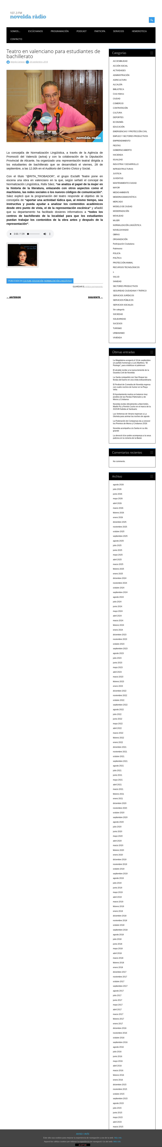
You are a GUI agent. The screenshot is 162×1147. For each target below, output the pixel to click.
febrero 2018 (118, 963)
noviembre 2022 (120, 695)
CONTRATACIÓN (120, 108)
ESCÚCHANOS (35, 31)
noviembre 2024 (120, 583)
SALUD (116, 277)
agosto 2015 (118, 1103)
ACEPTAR (83, 1145)
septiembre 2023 (120, 648)
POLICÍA (116, 253)
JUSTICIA (117, 173)
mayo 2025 (118, 555)
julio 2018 (117, 939)
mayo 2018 (118, 948)
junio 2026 (117, 494)
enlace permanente (93, 286)
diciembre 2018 (119, 916)
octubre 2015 (118, 1094)
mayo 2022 (118, 724)
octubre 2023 (118, 644)
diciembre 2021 (119, 747)
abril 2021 (117, 785)
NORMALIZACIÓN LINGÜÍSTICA (58, 280)
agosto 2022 (118, 709)
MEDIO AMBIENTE (121, 192)
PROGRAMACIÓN (60, 31)
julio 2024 (117, 602)
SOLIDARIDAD (119, 319)
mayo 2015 (118, 1117)
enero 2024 (118, 630)
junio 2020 (117, 831)
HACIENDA (118, 155)
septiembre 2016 (120, 1042)
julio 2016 (117, 1052)
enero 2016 (118, 1080)
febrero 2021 (118, 794)
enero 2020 (118, 855)
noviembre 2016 (120, 1033)
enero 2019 (118, 911)
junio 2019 (117, 888)
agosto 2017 (118, 991)
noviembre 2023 (120, 639)
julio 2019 (117, 883)
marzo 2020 (118, 845)
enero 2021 (118, 798)
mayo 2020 (118, 836)
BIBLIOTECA (118, 89)
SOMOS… (15, 31)
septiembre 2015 (120, 1098)
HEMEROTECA (139, 31)
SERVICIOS (118, 31)
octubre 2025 (118, 531)
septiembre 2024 (120, 592)
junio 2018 (117, 944)
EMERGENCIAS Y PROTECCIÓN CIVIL (130, 131)
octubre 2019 (118, 869)
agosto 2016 (118, 1047)
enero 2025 (118, 574)
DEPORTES (118, 117)
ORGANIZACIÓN (120, 239)
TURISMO (117, 328)
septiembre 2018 (120, 930)
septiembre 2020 (120, 817)
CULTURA (27, 280)
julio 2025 (117, 545)
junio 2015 (117, 1113)
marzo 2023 (118, 677)
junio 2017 (117, 1000)
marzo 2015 (118, 1127)
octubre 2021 (118, 756)
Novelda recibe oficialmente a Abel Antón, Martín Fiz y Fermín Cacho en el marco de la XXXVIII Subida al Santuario (132, 406)
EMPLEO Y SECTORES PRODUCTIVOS (130, 136)
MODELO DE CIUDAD (122, 206)
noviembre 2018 (120, 920)
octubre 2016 (118, 1038)
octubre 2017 (118, 981)
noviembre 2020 (120, 808)
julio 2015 (117, 1108)
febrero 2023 (118, 681)
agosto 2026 (118, 485)
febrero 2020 (118, 850)
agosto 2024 (118, 597)
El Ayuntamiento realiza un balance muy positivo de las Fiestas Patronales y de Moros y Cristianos (130, 397)
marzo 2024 (118, 620)
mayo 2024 (118, 611)
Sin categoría (118, 310)
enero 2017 (118, 1024)
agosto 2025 (118, 541)
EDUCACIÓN (37, 280)
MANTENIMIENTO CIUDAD (125, 183)
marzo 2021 (118, 789)
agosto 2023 (118, 653)
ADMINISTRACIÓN (121, 75)
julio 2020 (117, 827)
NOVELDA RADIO (120, 230)
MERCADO (118, 202)
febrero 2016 (118, 1075)
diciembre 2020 (119, 803)
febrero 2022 (118, 738)
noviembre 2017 (120, 977)
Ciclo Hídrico (118, 94)
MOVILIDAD (118, 216)
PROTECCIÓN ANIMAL (123, 263)
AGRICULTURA (120, 80)
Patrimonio (117, 249)
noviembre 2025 (120, 527)
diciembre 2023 (119, 635)
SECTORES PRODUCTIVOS (125, 286)
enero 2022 (118, 742)
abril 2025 (117, 559)
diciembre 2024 (119, 578)
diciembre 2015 (119, 1084)
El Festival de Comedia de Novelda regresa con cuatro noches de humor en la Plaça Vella (131, 387)
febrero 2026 (118, 513)
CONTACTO (16, 39)
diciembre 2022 (119, 691)
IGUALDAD (118, 160)
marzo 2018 (118, 958)
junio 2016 (117, 1056)
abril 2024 (117, 616)
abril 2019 (117, 897)
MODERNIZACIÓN (121, 211)
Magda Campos (17, 61)
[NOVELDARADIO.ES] (34, 21)
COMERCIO (118, 103)
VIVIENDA (117, 338)
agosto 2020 (118, 822)
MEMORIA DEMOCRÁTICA (124, 197)
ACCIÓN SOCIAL (120, 66)
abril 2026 (117, 503)
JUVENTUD (118, 178)
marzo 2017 (118, 1014)
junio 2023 (117, 663)
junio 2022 (117, 719)
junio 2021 (117, 775)
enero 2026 (118, 517)
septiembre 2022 (120, 705)
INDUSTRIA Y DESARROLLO (125, 164)
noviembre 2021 (120, 752)
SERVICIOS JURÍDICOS (123, 295)
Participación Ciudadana (123, 244)
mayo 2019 (118, 892)
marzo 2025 (118, 564)
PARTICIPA (99, 31)
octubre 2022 (118, 700)
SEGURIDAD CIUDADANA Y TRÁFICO (129, 291)
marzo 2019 (118, 902)
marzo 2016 (118, 1070)
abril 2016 (117, 1066)
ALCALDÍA (117, 84)
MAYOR (116, 188)
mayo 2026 (118, 498)
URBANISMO (119, 333)
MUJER (116, 220)
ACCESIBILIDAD (120, 61)
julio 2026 (117, 489)
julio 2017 (117, 995)
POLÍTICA (117, 258)
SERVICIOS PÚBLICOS (123, 300)
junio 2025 (117, 550)
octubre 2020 (118, 813)
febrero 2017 (118, 1019)
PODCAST (82, 31)
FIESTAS (117, 145)
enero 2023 (118, 686)
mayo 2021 (118, 780)
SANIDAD (117, 281)
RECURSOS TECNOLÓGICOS (126, 267)
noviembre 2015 (120, 1089)
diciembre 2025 (119, 522)
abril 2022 (117, 728)
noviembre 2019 (120, 864)
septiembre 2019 (120, 874)
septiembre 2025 (120, 536)
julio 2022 (117, 714)
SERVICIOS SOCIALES (123, 305)
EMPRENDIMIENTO (121, 141)
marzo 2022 (118, 733)
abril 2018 (117, 953)
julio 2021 (117, 770)
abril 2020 (117, 841)
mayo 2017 (118, 1005)
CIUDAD (116, 99)
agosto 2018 (118, 935)
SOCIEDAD (118, 314)
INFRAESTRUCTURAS (123, 169)
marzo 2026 (118, 508)
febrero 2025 (118, 569)
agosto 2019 (118, 878)
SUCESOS (117, 323)
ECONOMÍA (118, 122)
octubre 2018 (118, 925)
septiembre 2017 (120, 986)
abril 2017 (117, 1009)
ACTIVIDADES (119, 70)
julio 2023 (117, 658)
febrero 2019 (118, 906)
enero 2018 (118, 967)
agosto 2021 (118, 766)
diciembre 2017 (119, 972)
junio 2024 (117, 606)
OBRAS (116, 234)
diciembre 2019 (119, 859)
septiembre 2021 (120, 761)
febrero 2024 (118, 625)
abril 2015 (117, 1122)
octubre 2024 (118, 588)
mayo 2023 (118, 667)
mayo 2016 (118, 1061)
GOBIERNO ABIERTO (122, 150)
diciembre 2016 (119, 1028)
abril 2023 (117, 672)
